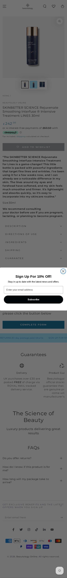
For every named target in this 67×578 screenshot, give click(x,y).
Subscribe (33, 299)
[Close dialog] (63, 271)
